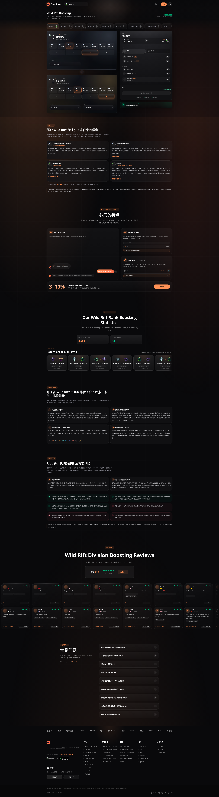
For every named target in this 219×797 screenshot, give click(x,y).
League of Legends (91, 746)
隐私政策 (161, 749)
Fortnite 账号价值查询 (110, 749)
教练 (141, 749)
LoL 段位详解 (125, 746)
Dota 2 (87, 762)
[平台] (112, 107)
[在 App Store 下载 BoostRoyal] (52, 759)
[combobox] (64, 64)
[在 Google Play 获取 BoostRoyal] (64, 759)
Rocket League (89, 771)
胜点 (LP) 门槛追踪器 (127, 752)
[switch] (168, 57)
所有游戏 (87, 774)
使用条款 (161, 746)
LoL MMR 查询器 (108, 755)
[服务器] (79, 107)
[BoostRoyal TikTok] (168, 793)
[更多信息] (132, 57)
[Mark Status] (79, 64)
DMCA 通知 (161, 752)
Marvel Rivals (89, 768)
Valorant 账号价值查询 (110, 746)
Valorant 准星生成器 (109, 759)
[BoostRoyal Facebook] (159, 793)
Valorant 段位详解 (127, 749)
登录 (164, 4)
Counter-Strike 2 (90, 759)
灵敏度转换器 (107, 752)
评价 (141, 752)
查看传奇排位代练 (117, 179)
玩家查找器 (124, 755)
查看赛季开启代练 (54, 176)
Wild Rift (87, 755)
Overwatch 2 (89, 765)
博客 (122, 762)
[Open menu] (170, 4)
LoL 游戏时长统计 (126, 759)
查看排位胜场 (116, 156)
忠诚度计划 (143, 746)
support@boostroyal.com (122, 788)
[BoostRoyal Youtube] (171, 793)
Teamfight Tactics (90, 752)
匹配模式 (59, 184)
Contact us (75, 662)
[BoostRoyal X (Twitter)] (165, 793)
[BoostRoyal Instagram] (162, 793)
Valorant (87, 749)
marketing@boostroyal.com (66, 754)
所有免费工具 (107, 762)
